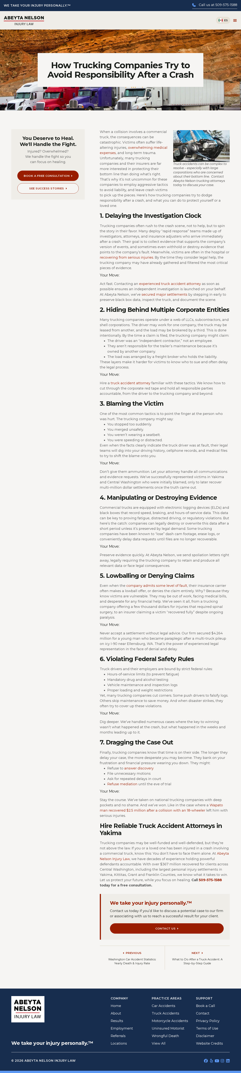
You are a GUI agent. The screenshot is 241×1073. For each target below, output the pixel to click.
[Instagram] (222, 1061)
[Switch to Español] (223, 20)
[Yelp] (211, 1061)
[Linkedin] (228, 1061)
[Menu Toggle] (235, 20)
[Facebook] (206, 1061)
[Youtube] (217, 1061)
